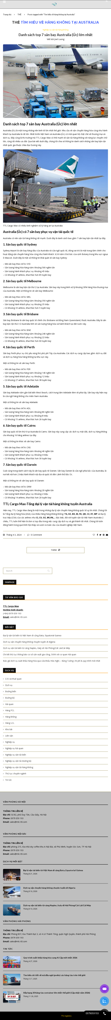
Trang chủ (7, 14)
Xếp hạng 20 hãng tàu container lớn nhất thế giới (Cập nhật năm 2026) (56, 992)
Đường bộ (9, 697)
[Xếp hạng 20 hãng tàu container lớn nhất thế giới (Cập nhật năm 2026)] (11, 997)
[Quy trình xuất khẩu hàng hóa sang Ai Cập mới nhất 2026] (11, 962)
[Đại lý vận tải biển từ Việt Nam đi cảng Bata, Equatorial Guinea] (11, 874)
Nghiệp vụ (10, 742)
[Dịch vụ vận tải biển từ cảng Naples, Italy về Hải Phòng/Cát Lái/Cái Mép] (11, 910)
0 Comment (36, 534)
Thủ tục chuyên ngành (15, 773)
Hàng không (10, 716)
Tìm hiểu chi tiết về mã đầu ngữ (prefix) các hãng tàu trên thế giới (54, 975)
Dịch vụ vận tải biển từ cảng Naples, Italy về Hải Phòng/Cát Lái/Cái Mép (36, 648)
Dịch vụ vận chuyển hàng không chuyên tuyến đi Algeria (29, 641)
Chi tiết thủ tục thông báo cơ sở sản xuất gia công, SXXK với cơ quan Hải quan (39, 654)
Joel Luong (59, 39)
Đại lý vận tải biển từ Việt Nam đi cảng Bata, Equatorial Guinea (32, 635)
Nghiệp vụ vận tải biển (15, 754)
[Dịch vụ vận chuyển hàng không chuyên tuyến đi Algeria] (11, 892)
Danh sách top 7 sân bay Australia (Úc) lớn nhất (55, 35)
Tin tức (8, 780)
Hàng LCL (9, 723)
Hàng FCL (9, 710)
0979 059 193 (17, 818)
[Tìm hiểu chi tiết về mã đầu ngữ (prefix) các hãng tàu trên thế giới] (11, 979)
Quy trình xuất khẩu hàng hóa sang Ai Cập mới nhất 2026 (50, 957)
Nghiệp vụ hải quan (14, 748)
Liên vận (9, 735)
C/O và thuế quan (13, 678)
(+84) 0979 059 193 (12, 613)
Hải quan (9, 704)
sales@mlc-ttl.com (18, 617)
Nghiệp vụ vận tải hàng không (55, 30)
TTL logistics (66, 1015)
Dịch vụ (8, 685)
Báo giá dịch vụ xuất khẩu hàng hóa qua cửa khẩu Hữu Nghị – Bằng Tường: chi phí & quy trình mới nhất (51, 660)
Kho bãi (8, 729)
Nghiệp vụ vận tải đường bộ (18, 761)
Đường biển (10, 691)
